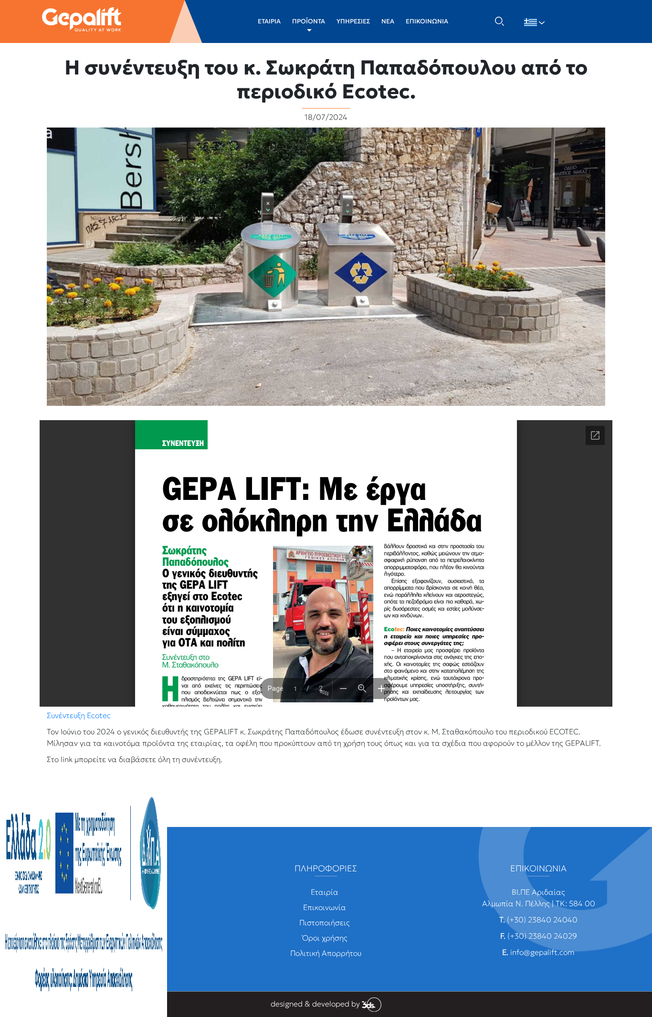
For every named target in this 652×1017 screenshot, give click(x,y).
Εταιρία (324, 892)
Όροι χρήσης (324, 938)
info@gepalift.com (542, 952)
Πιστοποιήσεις (324, 922)
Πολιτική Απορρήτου (325, 953)
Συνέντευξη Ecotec (79, 715)
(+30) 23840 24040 (542, 919)
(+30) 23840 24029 (542, 936)
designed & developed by (316, 1003)
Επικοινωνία (324, 907)
